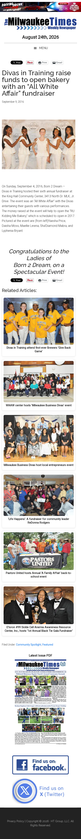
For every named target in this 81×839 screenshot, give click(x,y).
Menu (43, 48)
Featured (47, 644)
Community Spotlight (28, 644)
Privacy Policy (15, 821)
